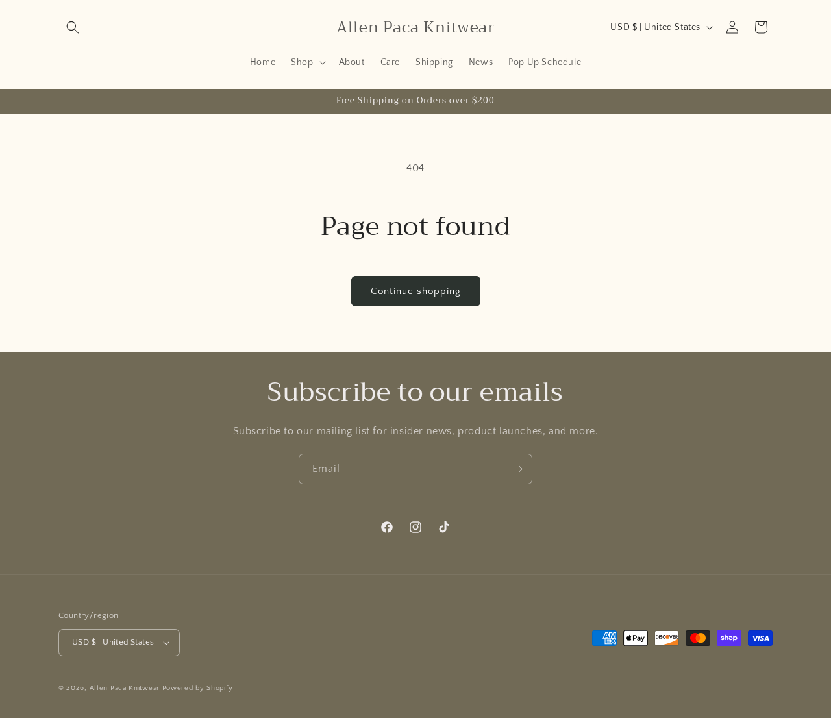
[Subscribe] (517, 469)
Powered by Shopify (197, 688)
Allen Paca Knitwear (125, 688)
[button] (72, 27)
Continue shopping (416, 291)
